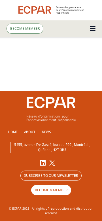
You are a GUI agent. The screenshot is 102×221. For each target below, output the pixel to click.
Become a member (51, 190)
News (46, 131)
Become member (25, 28)
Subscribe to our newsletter (51, 175)
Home (13, 131)
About (29, 131)
